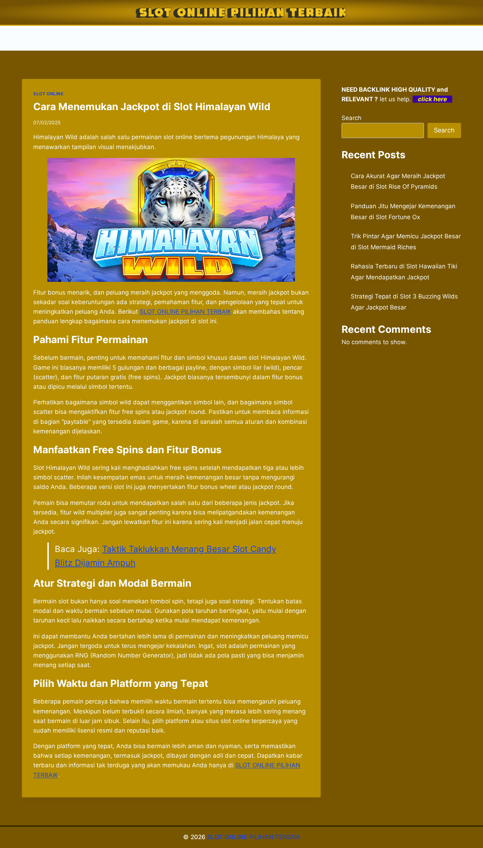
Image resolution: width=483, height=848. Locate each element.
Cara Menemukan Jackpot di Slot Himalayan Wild (151, 107)
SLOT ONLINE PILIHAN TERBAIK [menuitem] (185, 311)
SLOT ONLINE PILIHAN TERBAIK (253, 837)
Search (351, 117)
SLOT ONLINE (48, 93)
